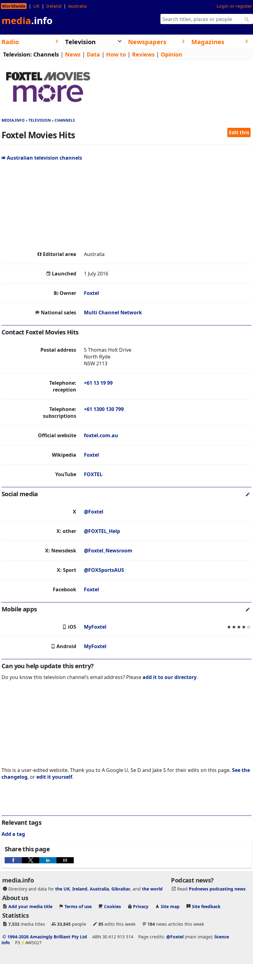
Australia (77, 6)
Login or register (234, 6)
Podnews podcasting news (217, 889)
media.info (13, 120)
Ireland (53, 6)
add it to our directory (170, 677)
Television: (17, 54)
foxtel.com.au (101, 435)
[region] (126, 206)
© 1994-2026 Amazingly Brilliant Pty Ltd (44, 937)
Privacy (140, 906)
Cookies (112, 906)
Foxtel (91, 293)
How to (116, 54)
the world (152, 889)
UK (36, 6)
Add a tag (13, 834)
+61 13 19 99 (98, 382)
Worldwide (14, 6)
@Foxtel (93, 511)
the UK (62, 889)
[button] (13, 860)
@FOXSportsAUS (104, 570)
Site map (170, 906)
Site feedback (206, 906)
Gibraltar (120, 889)
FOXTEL (93, 474)
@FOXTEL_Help (102, 531)
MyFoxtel (95, 626)
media (27, 20)
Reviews (143, 54)
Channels (46, 54)
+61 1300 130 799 (104, 409)
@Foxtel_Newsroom (108, 550)
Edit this (239, 132)
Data (93, 54)
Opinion (171, 54)
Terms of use (78, 906)
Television (39, 120)
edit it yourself (54, 776)
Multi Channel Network (113, 312)
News (73, 54)
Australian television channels (44, 157)
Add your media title (30, 906)
